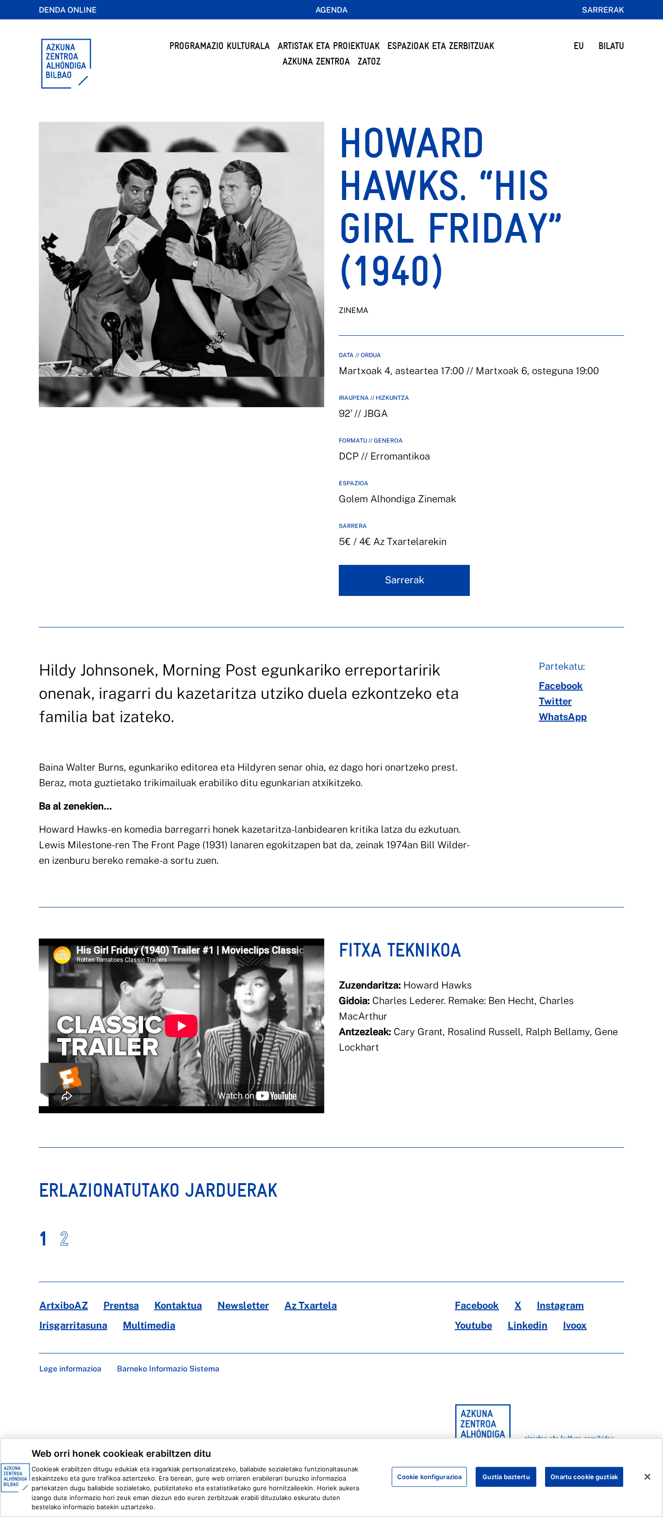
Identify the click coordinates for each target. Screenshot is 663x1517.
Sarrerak (603, 10)
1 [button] (43, 1239)
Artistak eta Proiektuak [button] (329, 45)
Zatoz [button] (369, 61)
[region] (331, 1477)
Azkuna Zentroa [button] (316, 61)
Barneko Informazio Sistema (168, 1368)
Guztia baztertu (506, 1476)
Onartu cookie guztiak (584, 1476)
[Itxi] (647, 1476)
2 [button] (64, 1239)
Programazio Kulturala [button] (219, 45)
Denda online (68, 10)
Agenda (331, 10)
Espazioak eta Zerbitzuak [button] (440, 45)
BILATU (611, 45)
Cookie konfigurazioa (429, 1476)
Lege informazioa (70, 1368)
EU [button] (579, 45)
